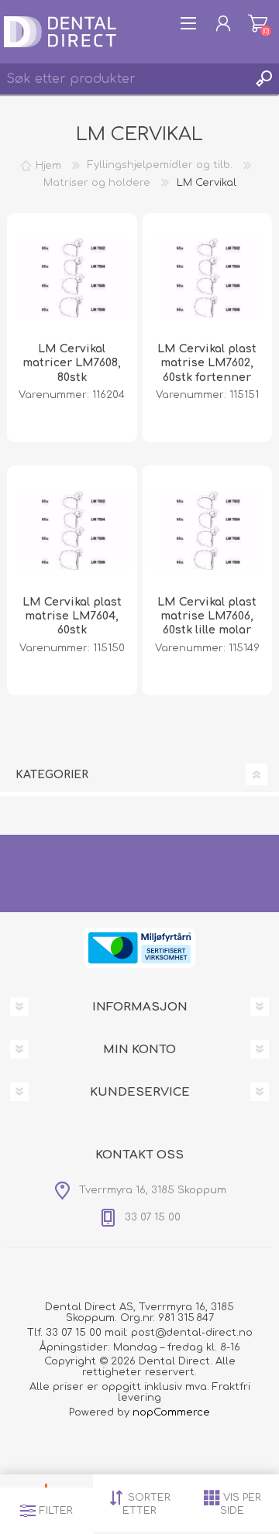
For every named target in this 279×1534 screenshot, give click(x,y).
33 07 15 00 (74, 1332)
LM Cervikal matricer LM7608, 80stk (71, 363)
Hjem (48, 165)
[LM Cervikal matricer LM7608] (72, 278)
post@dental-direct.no (192, 1332)
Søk (263, 78)
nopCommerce (171, 1412)
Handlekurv (257, 23)
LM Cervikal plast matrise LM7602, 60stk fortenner (207, 363)
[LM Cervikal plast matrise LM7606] (207, 530)
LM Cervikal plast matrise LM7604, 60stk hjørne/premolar (72, 623)
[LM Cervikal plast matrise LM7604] (72, 530)
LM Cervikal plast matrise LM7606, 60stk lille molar (207, 616)
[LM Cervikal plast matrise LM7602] (207, 278)
